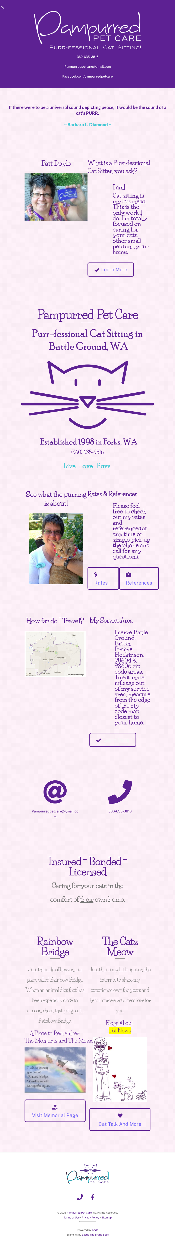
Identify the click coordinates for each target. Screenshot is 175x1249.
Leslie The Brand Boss (95, 1234)
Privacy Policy (90, 1217)
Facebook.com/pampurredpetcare (87, 76)
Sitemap (106, 1217)
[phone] (81, 1197)
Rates (101, 583)
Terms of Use (72, 1217)
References (139, 583)
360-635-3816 (87, 57)
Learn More (114, 269)
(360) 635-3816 (87, 452)
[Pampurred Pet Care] (87, 1182)
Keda (95, 1229)
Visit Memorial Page (55, 1115)
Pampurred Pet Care (79, 1212)
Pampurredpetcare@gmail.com (87, 66)
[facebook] (93, 1197)
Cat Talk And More (120, 1124)
